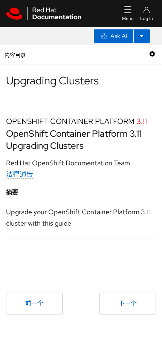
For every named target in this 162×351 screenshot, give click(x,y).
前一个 (34, 303)
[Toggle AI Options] (141, 36)
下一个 (128, 303)
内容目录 (15, 54)
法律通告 (19, 174)
